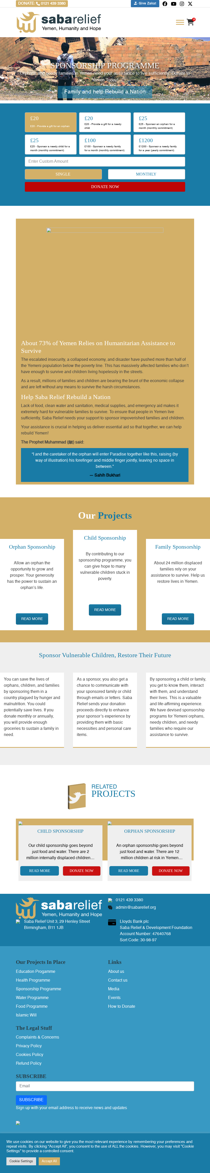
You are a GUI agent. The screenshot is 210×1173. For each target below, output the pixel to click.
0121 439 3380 (129, 900)
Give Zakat (147, 3)
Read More (39, 871)
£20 (50, 121)
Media (113, 989)
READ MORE (32, 619)
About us (116, 972)
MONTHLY (146, 174)
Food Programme (32, 1007)
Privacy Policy (29, 1046)
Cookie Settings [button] (21, 1161)
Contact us (118, 980)
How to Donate (121, 1007)
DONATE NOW (105, 187)
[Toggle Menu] (180, 22)
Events (114, 998)
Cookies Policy (29, 1055)
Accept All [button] (49, 1161)
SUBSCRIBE (31, 1100)
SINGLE (63, 174)
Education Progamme (35, 972)
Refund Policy (28, 1064)
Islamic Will (26, 1015)
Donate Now (81, 871)
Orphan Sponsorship (149, 831)
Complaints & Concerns (37, 1037)
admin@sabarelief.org (136, 908)
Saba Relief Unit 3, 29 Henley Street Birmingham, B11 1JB (57, 925)
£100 (104, 144)
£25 (157, 122)
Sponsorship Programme (38, 989)
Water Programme (32, 998)
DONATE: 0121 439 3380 (42, 3)
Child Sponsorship (60, 831)
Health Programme (33, 980)
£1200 (158, 144)
